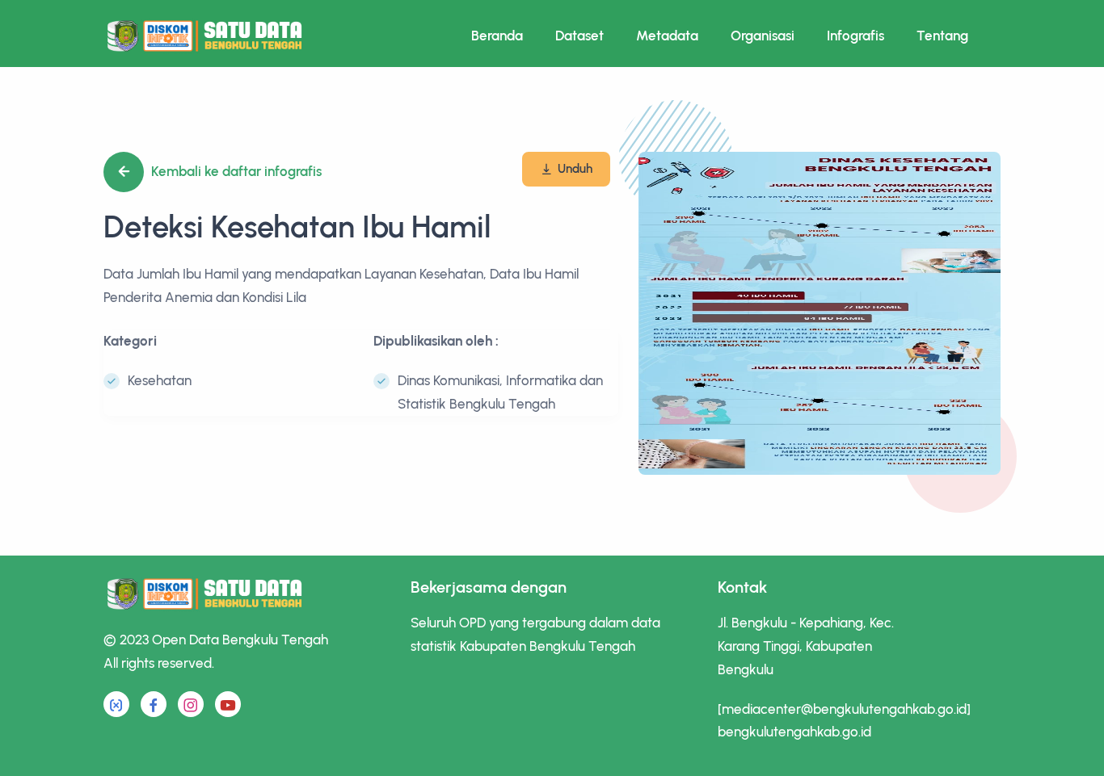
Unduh (575, 168)
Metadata (667, 35)
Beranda (497, 35)
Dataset (579, 35)
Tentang (942, 35)
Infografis (855, 35)
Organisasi (762, 35)
